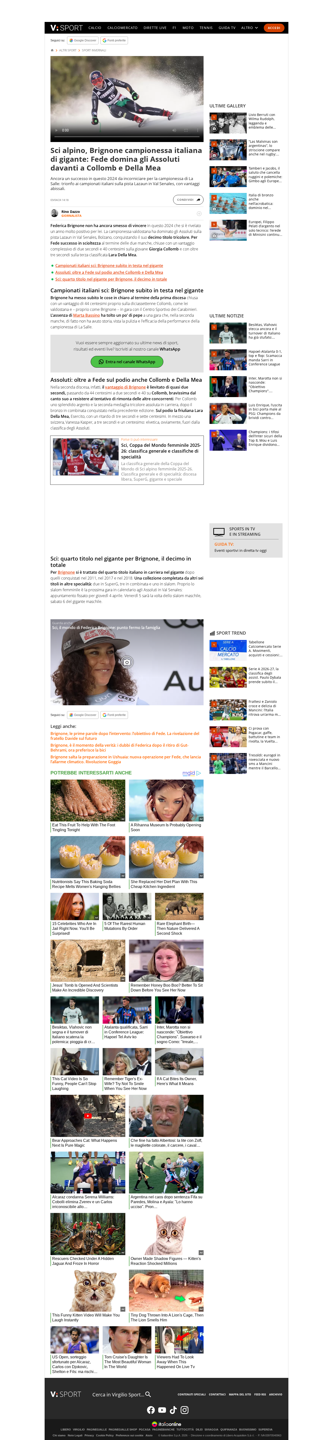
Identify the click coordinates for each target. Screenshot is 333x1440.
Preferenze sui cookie (129, 1435)
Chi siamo (59, 1435)
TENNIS (206, 27)
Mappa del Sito (240, 1394)
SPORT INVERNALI (94, 50)
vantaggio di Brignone (125, 387)
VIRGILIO (79, 1429)
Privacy (89, 1435)
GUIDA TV (227, 27)
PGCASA (144, 1429)
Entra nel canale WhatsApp (130, 361)
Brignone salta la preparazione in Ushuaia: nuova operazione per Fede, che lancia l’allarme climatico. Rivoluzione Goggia (125, 759)
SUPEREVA (265, 1429)
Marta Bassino (86, 315)
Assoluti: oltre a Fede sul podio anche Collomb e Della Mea (109, 272)
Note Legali (75, 1435)
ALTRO (247, 27)
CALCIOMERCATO (123, 27)
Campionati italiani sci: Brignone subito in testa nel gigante (109, 265)
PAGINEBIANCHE (163, 1429)
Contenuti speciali (192, 1394)
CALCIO (94, 27)
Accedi (274, 28)
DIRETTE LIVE (155, 27)
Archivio (275, 1394)
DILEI (199, 1429)
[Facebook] (151, 1413)
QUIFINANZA (228, 1429)
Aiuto (149, 1435)
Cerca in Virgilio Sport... (118, 1394)
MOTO (188, 27)
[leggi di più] (199, 213)
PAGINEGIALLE (97, 1429)
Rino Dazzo (70, 211)
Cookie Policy (105, 1435)
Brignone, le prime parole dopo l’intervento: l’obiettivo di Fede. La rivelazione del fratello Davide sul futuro (124, 736)
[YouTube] (162, 1413)
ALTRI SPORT (68, 50)
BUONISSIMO (247, 1429)
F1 (174, 27)
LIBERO (66, 1429)
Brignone (66, 572)
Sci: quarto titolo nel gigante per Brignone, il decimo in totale (111, 279)
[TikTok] (173, 1413)
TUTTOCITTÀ (185, 1429)
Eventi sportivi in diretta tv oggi (241, 550)
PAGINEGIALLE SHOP (123, 1429)
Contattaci (217, 1394)
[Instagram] (184, 1413)
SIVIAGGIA (211, 1429)
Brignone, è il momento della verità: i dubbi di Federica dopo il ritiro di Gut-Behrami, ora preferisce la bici (119, 748)
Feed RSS (260, 1394)
